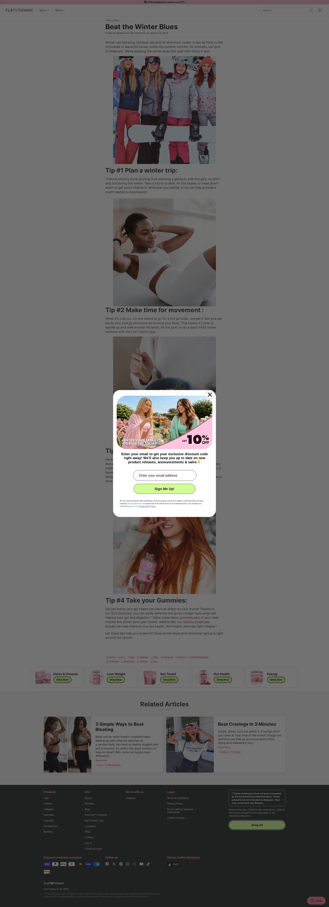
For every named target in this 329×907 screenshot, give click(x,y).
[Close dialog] (210, 394)
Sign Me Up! (164, 489)
